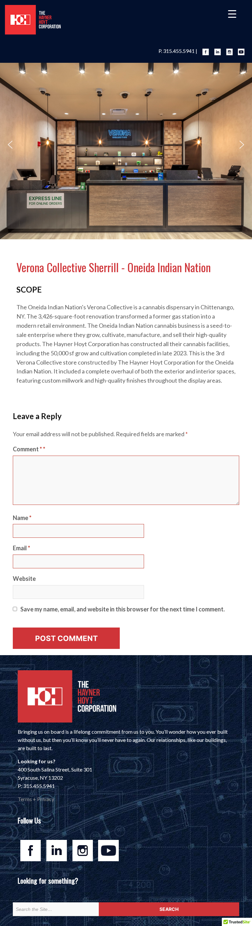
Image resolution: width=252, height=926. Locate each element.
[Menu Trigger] (230, 14)
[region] (126, 144)
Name (22, 517)
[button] (10, 144)
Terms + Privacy (36, 799)
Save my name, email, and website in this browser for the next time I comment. (122, 609)
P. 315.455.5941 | (177, 51)
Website (24, 578)
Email (21, 548)
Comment (27, 449)
